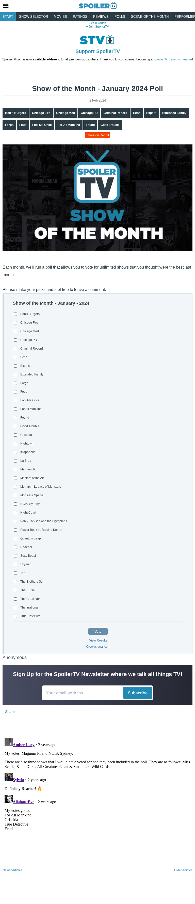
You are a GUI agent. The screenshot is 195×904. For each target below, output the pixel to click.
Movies (60, 17)
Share (10, 712)
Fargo (9, 125)
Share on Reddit (97, 135)
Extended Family (174, 113)
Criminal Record (115, 113)
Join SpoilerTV (98, 26)
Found (90, 125)
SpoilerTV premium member (172, 59)
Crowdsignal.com (98, 646)
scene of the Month (150, 17)
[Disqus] (97, 799)
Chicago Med (65, 113)
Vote (98, 631)
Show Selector (33, 17)
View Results (98, 640)
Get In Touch (97, 23)
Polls (120, 17)
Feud (22, 125)
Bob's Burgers (15, 113)
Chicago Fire (41, 113)
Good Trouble (110, 125)
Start (8, 17)
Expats (151, 113)
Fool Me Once (42, 125)
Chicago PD (89, 113)
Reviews (101, 17)
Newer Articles (12, 870)
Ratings (80, 17)
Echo (136, 113)
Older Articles (183, 870)
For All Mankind (69, 125)
